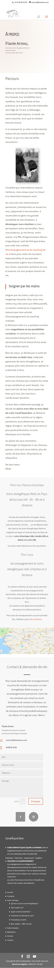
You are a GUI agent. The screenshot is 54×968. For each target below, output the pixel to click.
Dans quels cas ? (17, 907)
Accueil (10, 892)
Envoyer (35, 801)
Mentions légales (19, 964)
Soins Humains (12, 928)
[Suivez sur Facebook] (20, 817)
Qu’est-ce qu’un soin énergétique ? (25, 903)
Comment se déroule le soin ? (22, 915)
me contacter (36, 619)
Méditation (11, 932)
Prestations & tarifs (18, 920)
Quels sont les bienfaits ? (21, 911)
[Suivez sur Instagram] (33, 817)
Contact (10, 940)
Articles (10, 936)
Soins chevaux (12, 900)
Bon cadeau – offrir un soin (21, 924)
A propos (10, 896)
